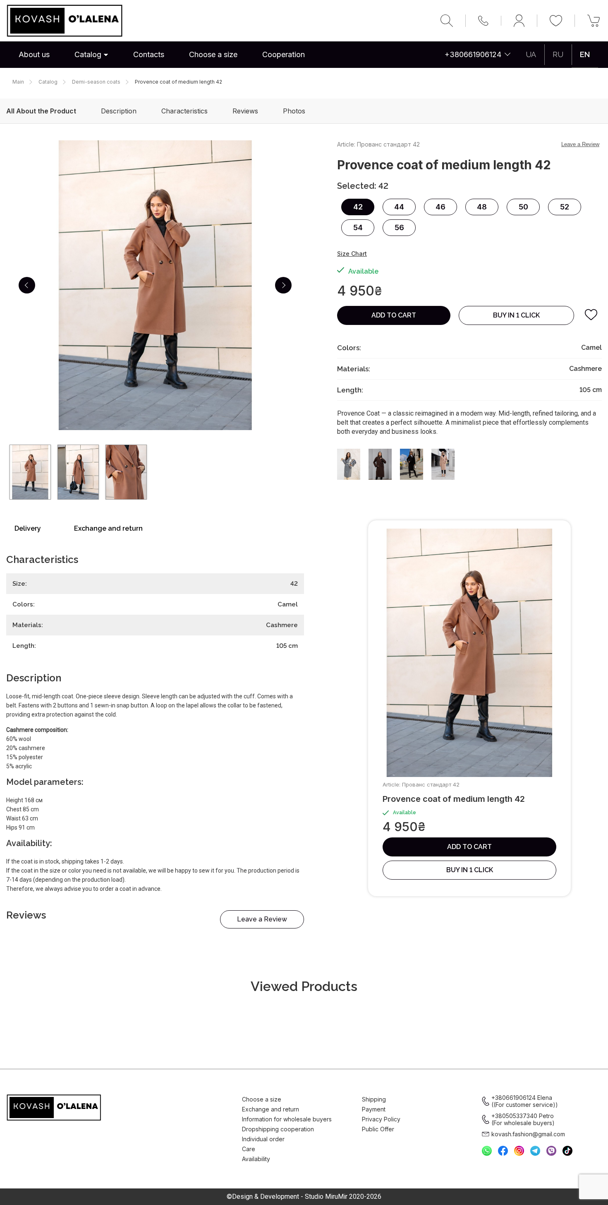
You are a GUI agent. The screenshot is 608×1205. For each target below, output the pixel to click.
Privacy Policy (381, 1119)
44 (399, 206)
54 (358, 227)
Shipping (374, 1099)
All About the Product (41, 111)
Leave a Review (262, 919)
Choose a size (213, 54)
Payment (373, 1109)
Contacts (148, 54)
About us (34, 54)
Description (118, 111)
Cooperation (283, 54)
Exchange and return (108, 528)
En (585, 54)
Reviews (245, 111)
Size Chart (352, 253)
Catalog (87, 54)
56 (399, 227)
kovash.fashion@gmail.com (528, 1134)
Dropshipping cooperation (278, 1129)
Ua (531, 54)
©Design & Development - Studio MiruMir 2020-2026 (304, 1196)
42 (358, 206)
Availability (256, 1158)
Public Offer (378, 1129)
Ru (558, 54)
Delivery (27, 528)
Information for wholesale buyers (287, 1119)
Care (248, 1148)
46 (440, 206)
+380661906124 (473, 54)
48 (482, 206)
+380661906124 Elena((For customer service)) (524, 1101)
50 (523, 206)
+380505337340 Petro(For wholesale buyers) (523, 1119)
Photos (294, 111)
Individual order (263, 1138)
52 (564, 206)
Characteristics (184, 111)
